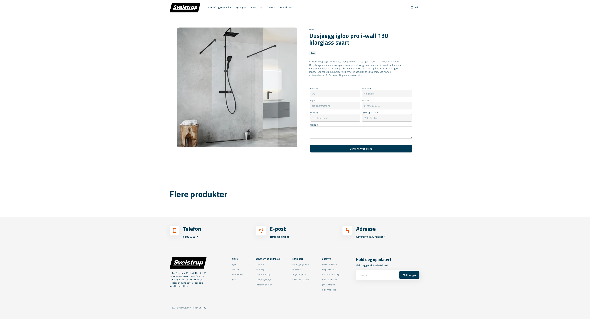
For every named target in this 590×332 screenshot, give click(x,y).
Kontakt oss (238, 274)
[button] (415, 7)
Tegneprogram (299, 274)
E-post (314, 100)
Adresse (315, 112)
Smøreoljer (261, 269)
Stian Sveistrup (329, 279)
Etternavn (367, 88)
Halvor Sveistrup (330, 264)
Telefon (366, 100)
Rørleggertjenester (301, 264)
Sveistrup (181, 307)
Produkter (297, 269)
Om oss (235, 269)
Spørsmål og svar (264, 284)
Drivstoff (260, 264)
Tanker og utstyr (263, 279)
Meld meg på (409, 275)
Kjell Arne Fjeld (329, 289)
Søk (234, 279)
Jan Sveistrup (328, 284)
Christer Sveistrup (331, 274)
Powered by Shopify (196, 307)
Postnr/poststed (370, 112)
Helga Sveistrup (329, 269)
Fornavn (315, 88)
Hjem (234, 264)
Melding (314, 124)
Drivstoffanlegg (263, 274)
